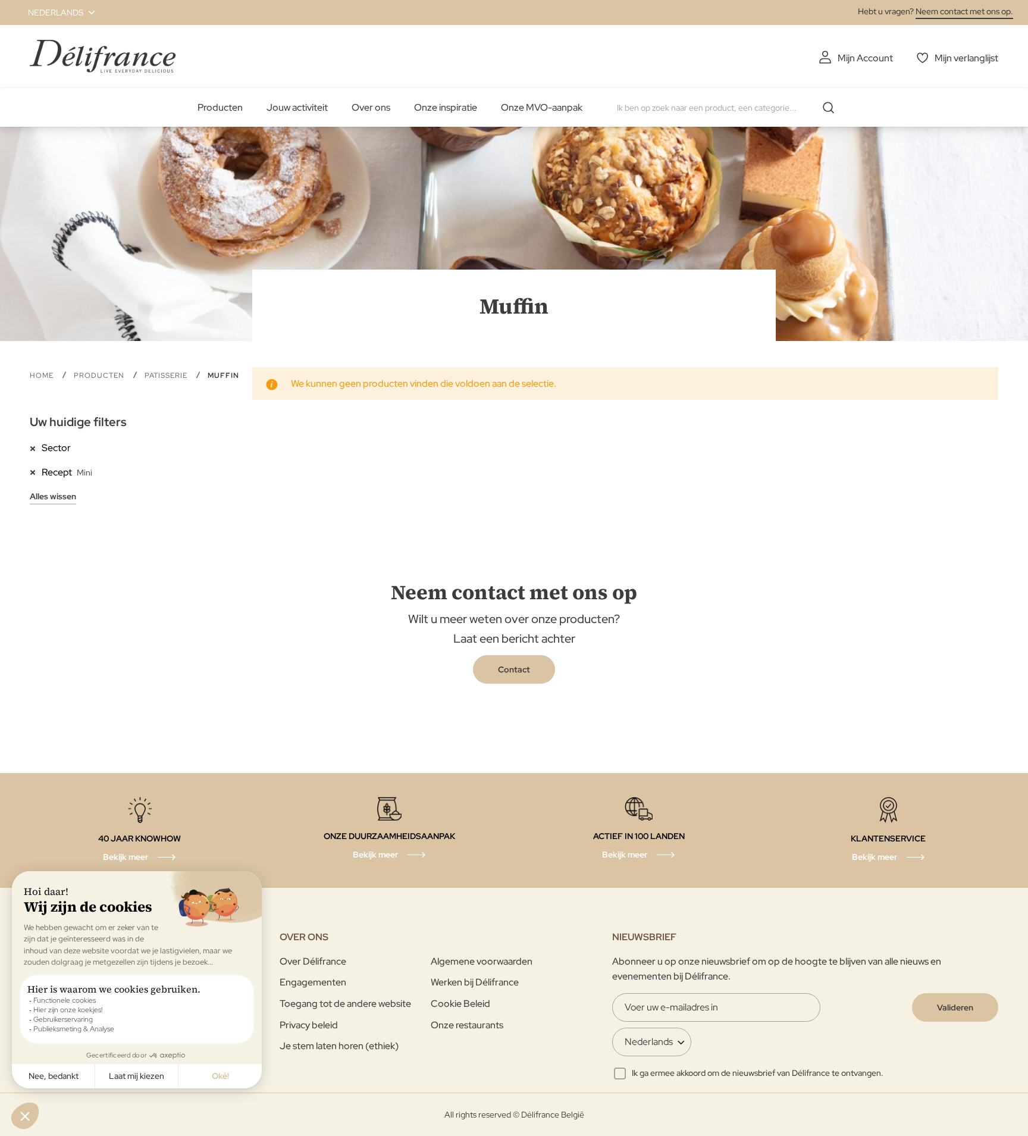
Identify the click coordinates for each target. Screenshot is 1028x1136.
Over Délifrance (313, 961)
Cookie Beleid (460, 1003)
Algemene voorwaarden (481, 961)
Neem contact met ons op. (964, 11)
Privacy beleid (309, 1025)
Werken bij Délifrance (475, 982)
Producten (220, 107)
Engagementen (313, 982)
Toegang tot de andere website (345, 1003)
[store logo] (102, 56)
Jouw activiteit (297, 107)
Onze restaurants (467, 1025)
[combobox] (730, 107)
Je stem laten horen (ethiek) (339, 1046)
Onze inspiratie (445, 107)
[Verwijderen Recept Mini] (36, 472)
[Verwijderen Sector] (36, 447)
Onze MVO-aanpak (541, 107)
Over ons (371, 107)
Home (43, 375)
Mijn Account (865, 58)
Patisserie (167, 375)
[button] (54, 12)
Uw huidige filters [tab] (78, 422)
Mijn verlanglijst (966, 58)
